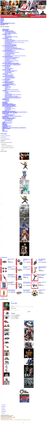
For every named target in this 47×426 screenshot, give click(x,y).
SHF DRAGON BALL (8, 43)
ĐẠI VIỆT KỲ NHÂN (5, 29)
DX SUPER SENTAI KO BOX (9, 53)
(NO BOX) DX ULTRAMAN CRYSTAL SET (27, 260)
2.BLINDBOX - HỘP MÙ (6, 34)
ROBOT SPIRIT (7, 88)
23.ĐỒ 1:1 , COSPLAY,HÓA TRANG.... (8, 105)
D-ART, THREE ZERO (8, 121)
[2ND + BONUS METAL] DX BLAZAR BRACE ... (27, 275)
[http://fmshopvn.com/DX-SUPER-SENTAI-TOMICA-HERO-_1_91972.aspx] (24, 159)
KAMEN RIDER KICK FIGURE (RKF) (10, 47)
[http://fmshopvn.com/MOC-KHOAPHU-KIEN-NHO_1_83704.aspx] (24, 179)
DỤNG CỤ (4, 123)
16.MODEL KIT (4, 90)
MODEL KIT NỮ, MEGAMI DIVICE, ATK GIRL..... (12, 91)
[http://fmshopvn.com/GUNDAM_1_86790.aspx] (29, 340)
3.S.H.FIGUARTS (5, 38)
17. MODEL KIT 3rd (5, 98)
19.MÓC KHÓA (4, 102)
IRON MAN (6, 80)
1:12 (3, 130)
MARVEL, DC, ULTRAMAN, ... (9, 81)
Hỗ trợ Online (4, 133)
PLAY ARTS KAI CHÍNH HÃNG (9, 77)
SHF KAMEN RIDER (8, 39)
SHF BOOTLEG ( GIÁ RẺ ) (9, 41)
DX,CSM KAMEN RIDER (8, 51)
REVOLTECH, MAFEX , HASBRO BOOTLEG (12, 64)
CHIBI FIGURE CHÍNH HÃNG (9, 114)
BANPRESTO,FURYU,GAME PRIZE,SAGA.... (12, 57)
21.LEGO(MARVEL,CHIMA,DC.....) (8, 103)
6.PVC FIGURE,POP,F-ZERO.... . (7, 56)
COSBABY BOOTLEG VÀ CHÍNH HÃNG (11, 60)
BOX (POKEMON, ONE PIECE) (9, 31)
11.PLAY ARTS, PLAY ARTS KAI (7, 76)
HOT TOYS (6, 100)
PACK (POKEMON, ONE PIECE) (10, 32)
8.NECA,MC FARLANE (6, 65)
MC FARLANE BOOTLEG (8, 68)
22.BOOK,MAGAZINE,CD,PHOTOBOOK (9, 104)
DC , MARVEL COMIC (8, 73)
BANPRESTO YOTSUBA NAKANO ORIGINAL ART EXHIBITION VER (14, 127)
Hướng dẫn (4, 411)
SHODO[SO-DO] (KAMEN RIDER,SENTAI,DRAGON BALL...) (14, 49)
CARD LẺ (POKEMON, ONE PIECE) (10, 33)
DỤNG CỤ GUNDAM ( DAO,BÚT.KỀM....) (11, 96)
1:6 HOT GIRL (7, 101)
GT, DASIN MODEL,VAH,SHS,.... (10, 108)
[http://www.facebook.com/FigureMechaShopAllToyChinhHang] (24, 402)
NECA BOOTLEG (7, 66)
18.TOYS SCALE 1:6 (5, 99)
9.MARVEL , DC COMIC (6, 69)
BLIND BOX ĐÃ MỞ (8, 37)
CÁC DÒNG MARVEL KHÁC (9, 71)
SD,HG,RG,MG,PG (8, 93)
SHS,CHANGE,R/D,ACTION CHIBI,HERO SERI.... (12, 48)
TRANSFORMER (7, 87)
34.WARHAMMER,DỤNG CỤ (7, 122)
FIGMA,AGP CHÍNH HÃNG (9, 74)
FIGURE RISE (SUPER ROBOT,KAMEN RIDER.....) (13, 94)
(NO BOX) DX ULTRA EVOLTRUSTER (11, 275)
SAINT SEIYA (6, 110)
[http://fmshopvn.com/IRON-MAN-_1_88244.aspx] (24, 255)
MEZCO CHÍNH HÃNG (8, 119)
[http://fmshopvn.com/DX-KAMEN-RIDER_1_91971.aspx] (29, 327)
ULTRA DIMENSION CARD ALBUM (11, 282)
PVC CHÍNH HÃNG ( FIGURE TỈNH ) (10, 58)
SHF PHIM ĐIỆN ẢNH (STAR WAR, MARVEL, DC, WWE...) (14, 42)
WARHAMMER (4, 124)
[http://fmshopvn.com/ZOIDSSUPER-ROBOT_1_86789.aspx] (29, 364)
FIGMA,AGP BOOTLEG (8, 75)
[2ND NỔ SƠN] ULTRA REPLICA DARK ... (42, 275)
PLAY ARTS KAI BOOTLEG (9, 78)
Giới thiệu (3, 409)
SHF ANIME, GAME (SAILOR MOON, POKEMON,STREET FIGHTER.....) (16, 40)
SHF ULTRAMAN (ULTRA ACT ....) (10, 44)
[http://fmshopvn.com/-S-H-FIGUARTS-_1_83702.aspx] (29, 377)
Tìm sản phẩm (14, 303)
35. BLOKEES (4, 125)
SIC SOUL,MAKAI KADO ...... (9, 46)
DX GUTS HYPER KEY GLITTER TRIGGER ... (12, 290)
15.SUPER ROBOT (5, 85)
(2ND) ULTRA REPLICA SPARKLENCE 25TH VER (42, 267)
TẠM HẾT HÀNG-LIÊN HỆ (6, 126)
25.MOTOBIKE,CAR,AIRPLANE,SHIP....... (9, 111)
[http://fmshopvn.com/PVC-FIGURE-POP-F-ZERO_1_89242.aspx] (24, 241)
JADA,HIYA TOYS (7, 109)
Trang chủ (3, 404)
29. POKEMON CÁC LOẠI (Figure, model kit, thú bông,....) (12, 116)
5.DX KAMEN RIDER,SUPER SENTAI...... (9, 50)
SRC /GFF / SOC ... (7, 86)
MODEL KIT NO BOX (8, 95)
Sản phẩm (4, 406)
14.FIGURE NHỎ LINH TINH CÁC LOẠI (9, 84)
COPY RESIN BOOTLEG (8, 61)
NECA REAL (6, 67)
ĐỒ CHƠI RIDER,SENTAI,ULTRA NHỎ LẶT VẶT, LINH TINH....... (15, 55)
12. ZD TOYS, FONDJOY (6, 79)
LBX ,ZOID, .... (7, 92)
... (3, 297)
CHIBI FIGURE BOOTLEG (9, 115)
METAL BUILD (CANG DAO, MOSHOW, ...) (11, 89)
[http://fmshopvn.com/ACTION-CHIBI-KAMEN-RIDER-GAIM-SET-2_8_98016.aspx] (24, 169)
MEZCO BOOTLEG (7, 120)
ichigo (3, 129)
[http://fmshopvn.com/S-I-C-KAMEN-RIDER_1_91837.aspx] (29, 357)
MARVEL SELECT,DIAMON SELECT (10, 70)
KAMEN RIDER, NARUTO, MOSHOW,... (11, 36)
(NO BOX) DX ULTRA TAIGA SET (11, 267)
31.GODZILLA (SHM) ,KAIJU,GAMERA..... (9, 117)
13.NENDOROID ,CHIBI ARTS (7, 82)
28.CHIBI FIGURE (5, 113)
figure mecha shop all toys (5, 135)
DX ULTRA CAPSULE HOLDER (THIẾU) (26, 290)
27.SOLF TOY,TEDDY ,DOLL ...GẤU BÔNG (9, 112)
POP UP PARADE (7, 62)
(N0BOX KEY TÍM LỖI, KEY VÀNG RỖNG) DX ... (27, 283)
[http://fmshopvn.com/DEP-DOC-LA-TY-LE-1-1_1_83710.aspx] (29, 387)
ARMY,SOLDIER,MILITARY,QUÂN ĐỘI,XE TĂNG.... (13, 97)
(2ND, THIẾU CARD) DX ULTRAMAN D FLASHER (42, 260)
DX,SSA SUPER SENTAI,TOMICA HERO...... (12, 52)
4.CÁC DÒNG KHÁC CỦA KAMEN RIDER (9, 45)
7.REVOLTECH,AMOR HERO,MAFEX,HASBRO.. (10, 63)
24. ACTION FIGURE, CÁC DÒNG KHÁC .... (9, 106)
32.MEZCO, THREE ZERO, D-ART (8, 118)
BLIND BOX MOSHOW (6, 128)
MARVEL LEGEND (7, 72)
